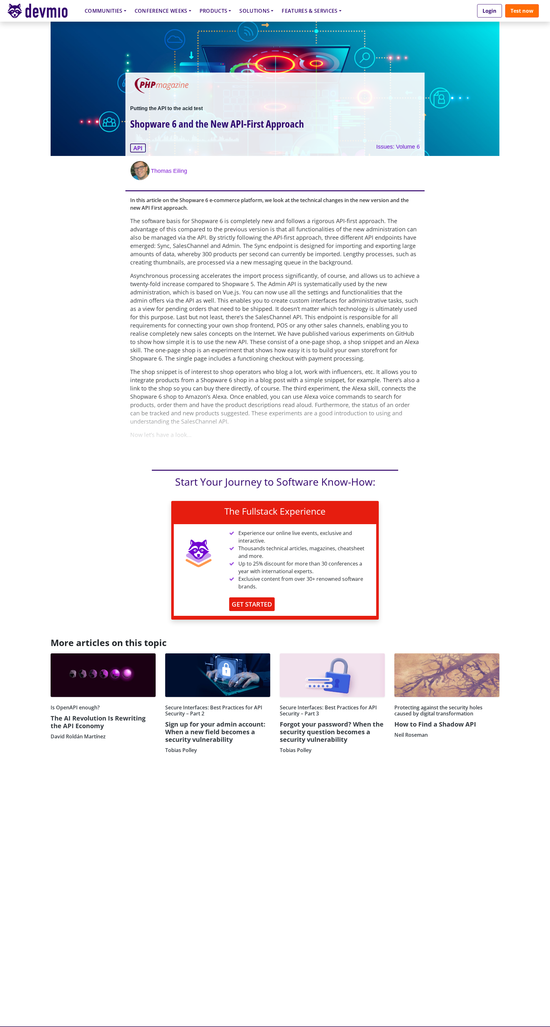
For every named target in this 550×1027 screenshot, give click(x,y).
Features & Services (309, 10)
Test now (522, 10)
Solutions (254, 10)
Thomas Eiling (169, 171)
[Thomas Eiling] (140, 170)
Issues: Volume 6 (398, 147)
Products (214, 10)
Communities (104, 10)
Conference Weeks (161, 10)
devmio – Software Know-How (42, 10)
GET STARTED (252, 604)
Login (490, 10)
